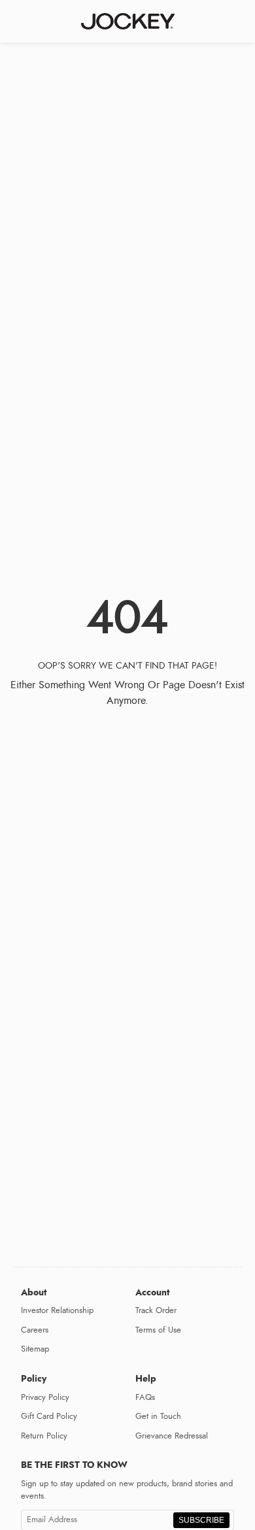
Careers (34, 1330)
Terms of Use (158, 1330)
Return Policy (44, 1436)
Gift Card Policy (49, 1416)
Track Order (156, 1310)
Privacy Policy (45, 1397)
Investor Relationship (57, 1310)
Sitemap (35, 1349)
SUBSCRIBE (201, 1520)
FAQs (145, 1397)
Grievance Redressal (171, 1436)
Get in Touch (158, 1416)
